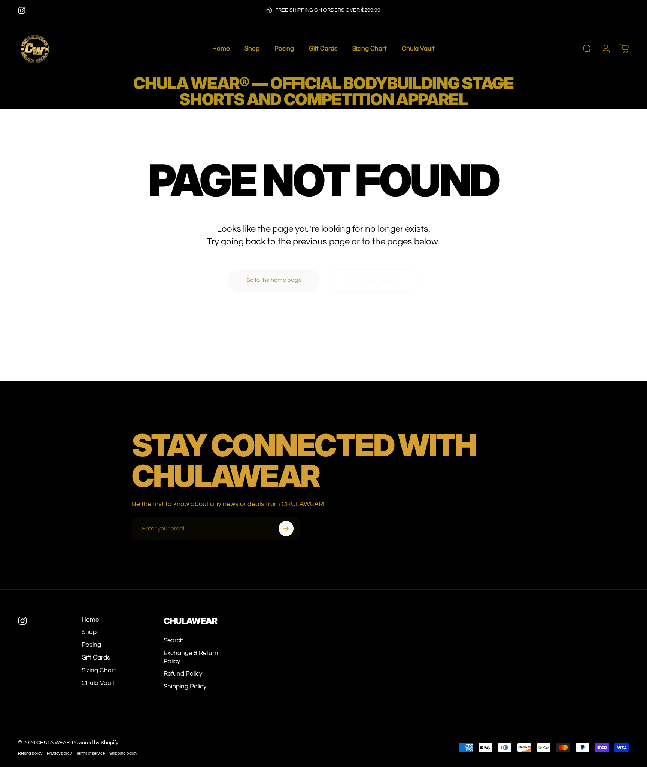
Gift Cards (96, 657)
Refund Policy (183, 673)
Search (174, 640)
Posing (91, 645)
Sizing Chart (99, 670)
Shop (89, 632)
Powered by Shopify (95, 742)
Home (90, 620)
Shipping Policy (185, 686)
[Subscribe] (286, 528)
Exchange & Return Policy (191, 657)
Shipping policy (123, 753)
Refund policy (30, 753)
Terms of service (90, 753)
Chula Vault (98, 683)
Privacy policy (59, 753)
